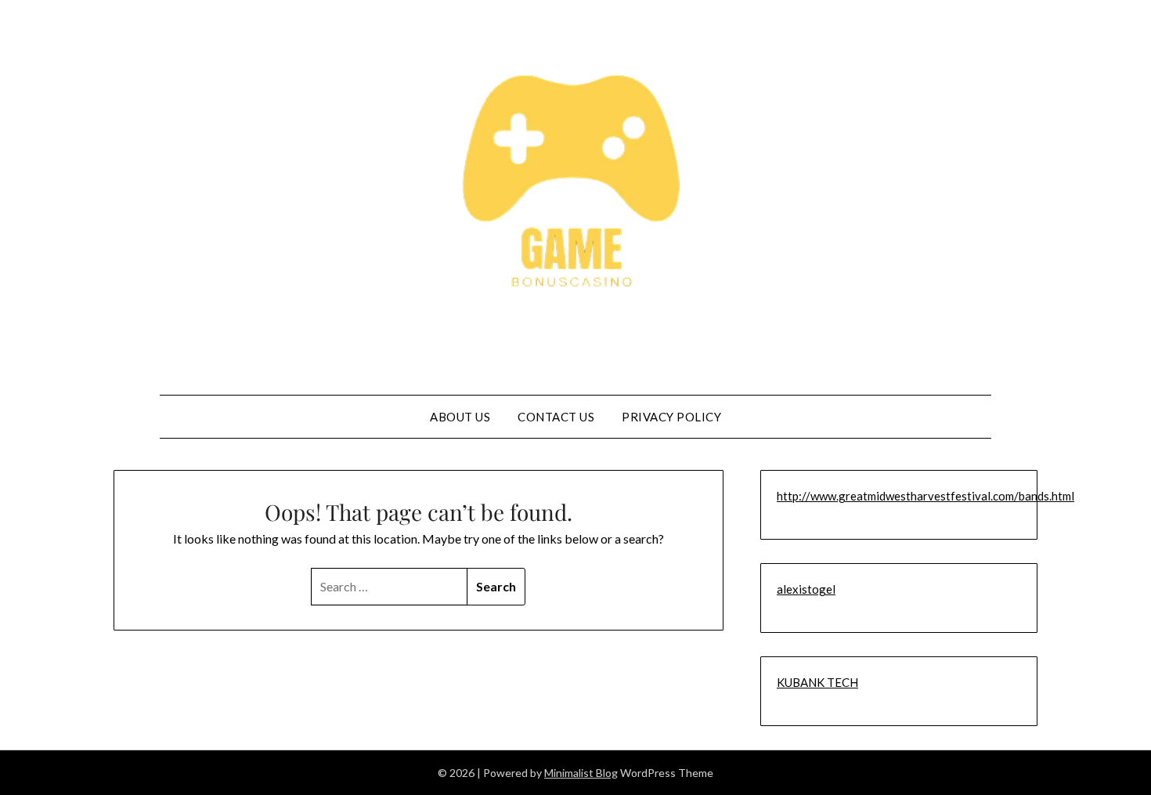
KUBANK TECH (817, 682)
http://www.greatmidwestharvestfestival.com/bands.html (925, 496)
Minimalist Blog (581, 772)
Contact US (556, 417)
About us (460, 417)
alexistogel (806, 589)
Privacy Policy (671, 417)
